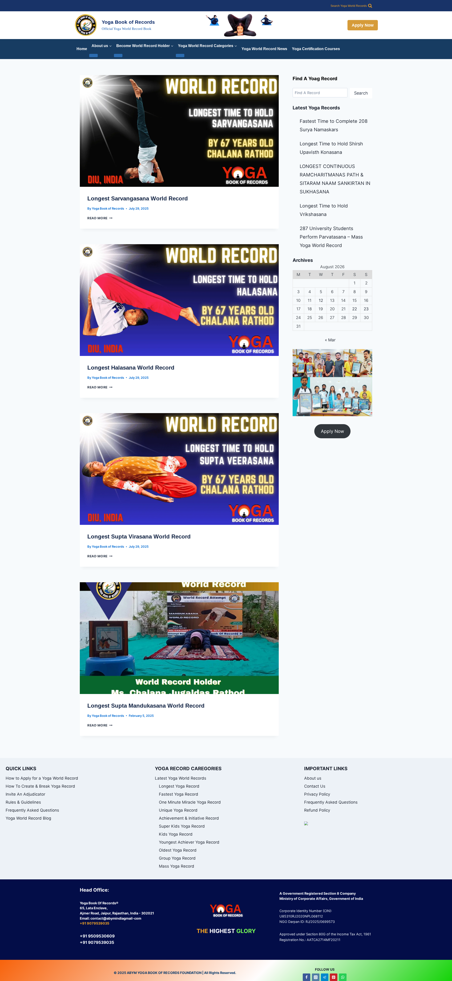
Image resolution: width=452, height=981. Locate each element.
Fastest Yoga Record (178, 794)
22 (354, 309)
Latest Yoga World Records (180, 778)
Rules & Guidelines (23, 802)
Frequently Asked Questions (32, 810)
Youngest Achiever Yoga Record (189, 842)
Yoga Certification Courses (316, 49)
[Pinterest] (333, 977)
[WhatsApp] (343, 977)
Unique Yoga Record (178, 810)
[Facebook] (306, 977)
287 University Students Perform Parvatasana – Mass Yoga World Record (331, 237)
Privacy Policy (317, 794)
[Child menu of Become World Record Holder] (118, 55)
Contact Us (314, 786)
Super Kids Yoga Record (182, 826)
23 (366, 309)
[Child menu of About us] (93, 55)
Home (82, 49)
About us (312, 778)
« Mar (330, 340)
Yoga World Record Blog (28, 818)
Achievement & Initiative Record (189, 818)
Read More (100, 218)
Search (361, 93)
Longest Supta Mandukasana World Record (146, 705)
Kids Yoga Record (176, 834)
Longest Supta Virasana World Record (139, 536)
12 (321, 300)
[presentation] (179, 131)
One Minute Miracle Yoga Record (190, 802)
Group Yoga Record (177, 858)
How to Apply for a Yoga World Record (42, 778)
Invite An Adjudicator (25, 794)
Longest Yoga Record (179, 786)
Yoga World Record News (264, 49)
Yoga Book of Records (108, 208)
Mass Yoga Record (176, 866)
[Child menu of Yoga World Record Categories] (180, 55)
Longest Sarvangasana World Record (137, 198)
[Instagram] (315, 977)
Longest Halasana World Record (130, 367)
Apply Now (363, 25)
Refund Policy (317, 810)
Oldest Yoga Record (178, 850)
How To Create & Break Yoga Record (40, 786)
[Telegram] (324, 977)
